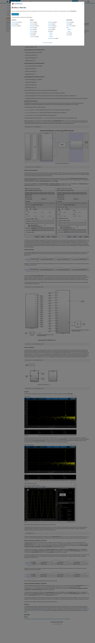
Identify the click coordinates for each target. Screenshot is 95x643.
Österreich (50, 25)
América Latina (15, 22)
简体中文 (69, 29)
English (50, 34)
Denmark (32, 24)
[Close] (83, 4)
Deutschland (32, 25)
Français (51, 36)
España (31, 27)
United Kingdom (51, 38)
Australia (68, 22)
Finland (31, 29)
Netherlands (50, 22)
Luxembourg (32, 36)
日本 (67, 33)
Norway (49, 24)
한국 (67, 34)
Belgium (31, 22)
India (67, 24)
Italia (31, 34)
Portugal (50, 27)
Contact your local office (47, 42)
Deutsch (51, 33)
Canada (13, 24)
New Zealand (69, 25)
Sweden (49, 29)
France (31, 31)
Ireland (31, 33)
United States (14, 25)
